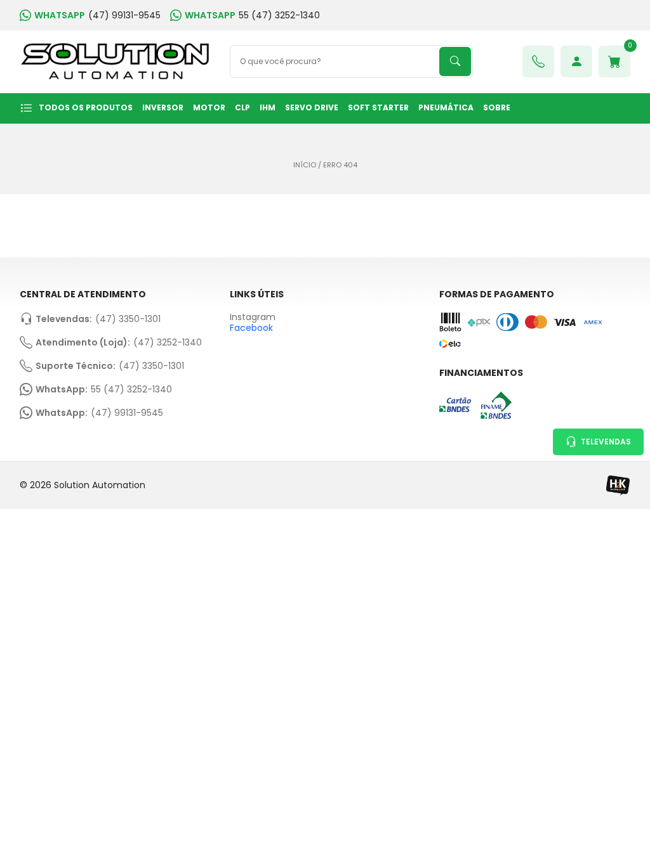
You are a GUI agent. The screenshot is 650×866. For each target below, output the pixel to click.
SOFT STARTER (378, 107)
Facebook (251, 327)
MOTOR (209, 107)
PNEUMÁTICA (446, 107)
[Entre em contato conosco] (538, 61)
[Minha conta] (576, 61)
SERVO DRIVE (311, 107)
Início (304, 165)
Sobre (496, 107)
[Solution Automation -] (115, 62)
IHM (267, 107)
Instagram (252, 317)
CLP (242, 107)
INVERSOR (162, 107)
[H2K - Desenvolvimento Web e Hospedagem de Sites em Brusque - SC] (617, 485)
